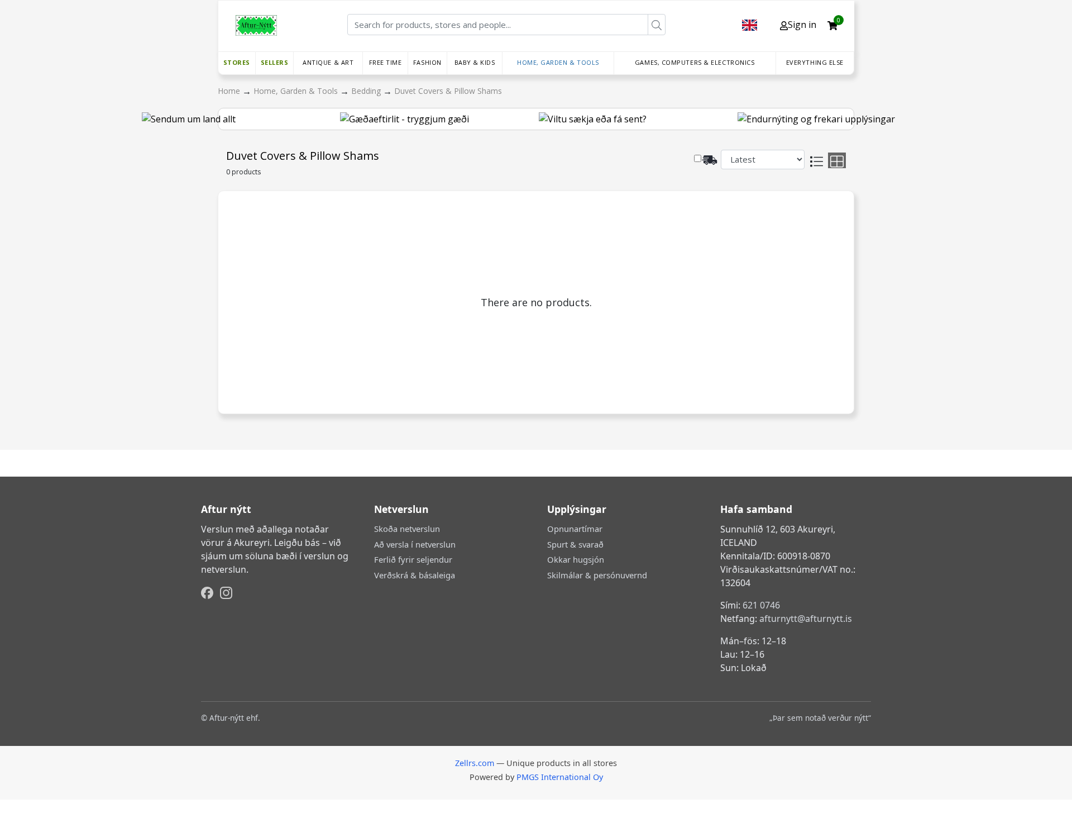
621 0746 (761, 605)
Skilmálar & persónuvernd (597, 575)
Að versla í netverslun (415, 544)
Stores (236, 62)
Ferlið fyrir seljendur (413, 559)
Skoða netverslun (407, 528)
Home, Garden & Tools (558, 62)
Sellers (275, 62)
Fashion (427, 62)
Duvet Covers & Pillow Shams (448, 90)
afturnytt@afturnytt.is (805, 618)
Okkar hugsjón (575, 559)
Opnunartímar (574, 528)
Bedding (367, 90)
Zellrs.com (474, 763)
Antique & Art (328, 62)
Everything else (815, 62)
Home (230, 90)
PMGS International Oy (559, 777)
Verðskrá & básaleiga (414, 575)
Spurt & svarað (575, 544)
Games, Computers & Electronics (695, 62)
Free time (385, 62)
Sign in (802, 24)
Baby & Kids (474, 62)
